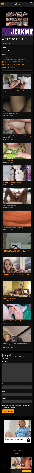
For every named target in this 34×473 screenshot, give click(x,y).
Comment (5, 361)
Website (4, 398)
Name (4, 384)
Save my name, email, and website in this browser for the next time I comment (17, 406)
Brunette (15, 63)
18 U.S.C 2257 (17, 450)
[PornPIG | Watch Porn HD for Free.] (17, 4)
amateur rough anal (15, 61)
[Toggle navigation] (2, 4)
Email (4, 391)
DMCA (17, 454)
